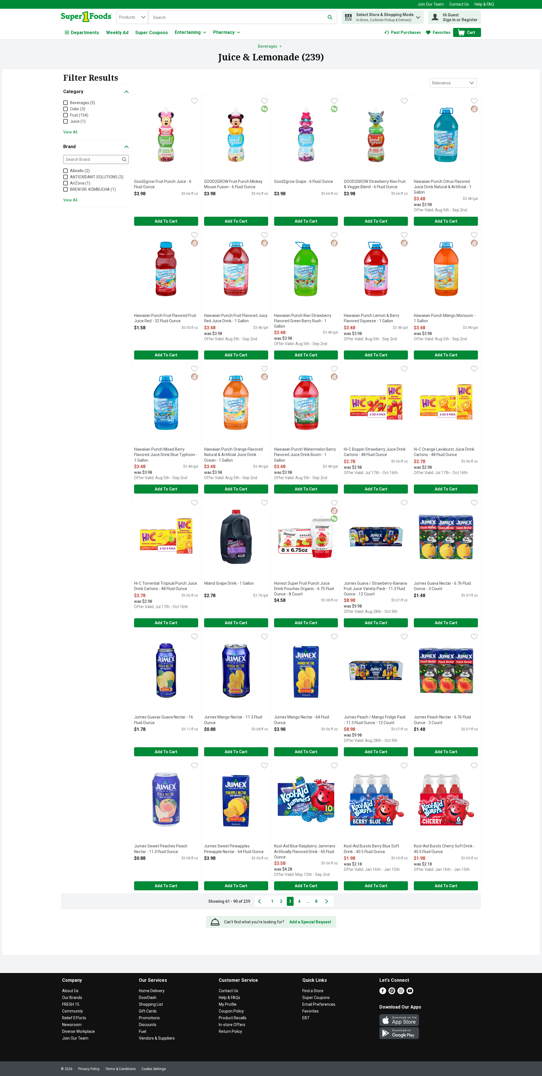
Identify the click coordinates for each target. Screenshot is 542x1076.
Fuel (142, 1031)
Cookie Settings (153, 1069)
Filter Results (90, 77)
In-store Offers (232, 1024)
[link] (402, 32)
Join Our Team (431, 4)
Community (72, 1011)
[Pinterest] (391, 992)
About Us (70, 991)
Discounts (147, 1024)
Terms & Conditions (120, 1069)
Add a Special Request (310, 922)
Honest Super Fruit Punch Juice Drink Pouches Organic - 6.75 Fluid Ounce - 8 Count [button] (304, 589)
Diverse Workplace (78, 1031)
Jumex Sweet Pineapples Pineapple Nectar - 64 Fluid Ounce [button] (234, 849)
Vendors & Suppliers (157, 1038)
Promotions (149, 1018)
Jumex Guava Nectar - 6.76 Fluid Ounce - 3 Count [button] (442, 586)
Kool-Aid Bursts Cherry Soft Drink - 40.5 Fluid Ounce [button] (444, 849)
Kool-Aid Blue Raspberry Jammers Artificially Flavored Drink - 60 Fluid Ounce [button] (304, 852)
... (307, 901)
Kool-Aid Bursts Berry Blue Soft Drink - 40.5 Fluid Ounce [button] (371, 849)
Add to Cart (166, 221)
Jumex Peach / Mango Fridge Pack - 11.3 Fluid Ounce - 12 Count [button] (375, 720)
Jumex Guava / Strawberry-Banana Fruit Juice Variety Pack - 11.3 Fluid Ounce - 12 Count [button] (375, 589)
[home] (87, 17)
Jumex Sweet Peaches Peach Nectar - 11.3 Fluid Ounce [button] (160, 849)
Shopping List (151, 1004)
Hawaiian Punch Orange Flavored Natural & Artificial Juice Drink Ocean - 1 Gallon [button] (233, 455)
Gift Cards (148, 1011)
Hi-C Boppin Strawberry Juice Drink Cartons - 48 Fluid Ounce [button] (375, 452)
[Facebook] (382, 992)
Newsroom (72, 1024)
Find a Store (313, 991)
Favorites (310, 1011)
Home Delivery (152, 991)
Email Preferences (318, 1004)
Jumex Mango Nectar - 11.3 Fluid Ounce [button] (233, 720)
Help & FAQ (484, 4)
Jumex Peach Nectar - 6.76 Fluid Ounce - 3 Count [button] (442, 720)
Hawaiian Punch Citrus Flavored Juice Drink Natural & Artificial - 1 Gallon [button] (442, 187)
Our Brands (72, 997)
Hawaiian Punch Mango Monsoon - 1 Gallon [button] (444, 318)
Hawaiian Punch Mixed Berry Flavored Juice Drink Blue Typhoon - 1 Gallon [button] (165, 455)
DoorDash (147, 997)
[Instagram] (400, 992)
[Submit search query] (330, 17)
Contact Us (459, 4)
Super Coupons (151, 32)
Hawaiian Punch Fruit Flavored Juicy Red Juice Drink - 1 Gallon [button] (236, 318)
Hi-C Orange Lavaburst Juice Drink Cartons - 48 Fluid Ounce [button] (444, 452)
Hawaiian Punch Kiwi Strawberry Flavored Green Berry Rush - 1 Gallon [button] (302, 321)
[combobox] (132, 17)
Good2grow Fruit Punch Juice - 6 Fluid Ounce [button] (162, 184)
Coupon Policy (231, 1011)
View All (70, 132)
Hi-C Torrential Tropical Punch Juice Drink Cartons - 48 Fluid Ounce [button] (165, 586)
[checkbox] (194, 102)
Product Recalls (232, 1018)
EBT (306, 1018)
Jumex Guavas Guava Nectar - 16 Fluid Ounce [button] (163, 720)
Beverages (267, 46)
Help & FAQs (229, 997)
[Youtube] (409, 992)
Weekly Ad (117, 32)
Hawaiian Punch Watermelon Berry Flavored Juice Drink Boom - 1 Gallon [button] (305, 455)
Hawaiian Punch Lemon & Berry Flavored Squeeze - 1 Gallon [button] (371, 318)
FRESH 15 (70, 1004)
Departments (85, 32)
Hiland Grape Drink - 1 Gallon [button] (229, 583)
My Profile (228, 1004)
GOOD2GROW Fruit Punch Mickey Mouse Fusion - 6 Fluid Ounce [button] (233, 184)
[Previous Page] (260, 901)
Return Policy (230, 1031)
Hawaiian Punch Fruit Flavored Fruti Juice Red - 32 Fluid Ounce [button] (165, 318)
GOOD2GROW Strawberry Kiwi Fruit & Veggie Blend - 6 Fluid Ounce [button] (375, 184)
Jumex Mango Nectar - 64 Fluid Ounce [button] (301, 720)
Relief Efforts (74, 1018)
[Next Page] (327, 901)
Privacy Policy (89, 1069)
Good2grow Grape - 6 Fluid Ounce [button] (303, 181)
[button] (418, 16)
